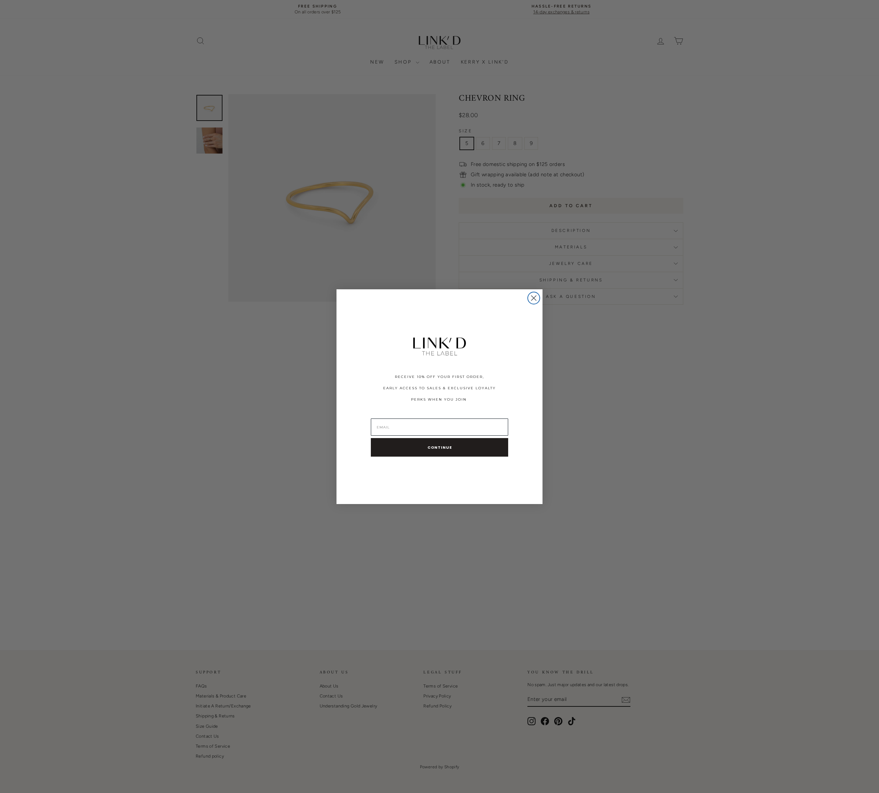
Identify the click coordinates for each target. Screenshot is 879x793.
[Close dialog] (534, 298)
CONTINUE (439, 447)
